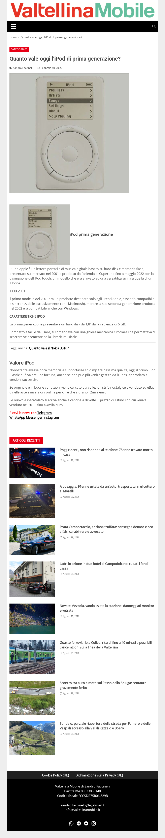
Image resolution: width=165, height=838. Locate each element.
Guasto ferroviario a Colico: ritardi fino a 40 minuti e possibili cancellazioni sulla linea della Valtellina (106, 644)
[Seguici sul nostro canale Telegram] (79, 823)
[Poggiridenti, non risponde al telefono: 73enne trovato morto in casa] (32, 463)
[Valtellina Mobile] (82, 10)
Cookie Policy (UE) (55, 775)
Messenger (34, 417)
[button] (154, 26)
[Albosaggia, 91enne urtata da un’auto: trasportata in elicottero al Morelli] (32, 501)
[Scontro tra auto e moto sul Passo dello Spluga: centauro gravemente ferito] (32, 698)
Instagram (51, 417)
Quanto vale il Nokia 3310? (49, 348)
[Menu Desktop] (13, 26)
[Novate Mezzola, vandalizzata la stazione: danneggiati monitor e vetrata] (32, 619)
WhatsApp (17, 417)
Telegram (44, 413)
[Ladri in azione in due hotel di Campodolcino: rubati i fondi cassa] (32, 579)
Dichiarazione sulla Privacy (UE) (99, 775)
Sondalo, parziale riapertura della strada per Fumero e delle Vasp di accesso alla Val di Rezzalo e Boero (105, 725)
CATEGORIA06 (19, 49)
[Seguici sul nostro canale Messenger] (86, 823)
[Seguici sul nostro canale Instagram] (94, 823)
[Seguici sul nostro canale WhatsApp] (71, 823)
